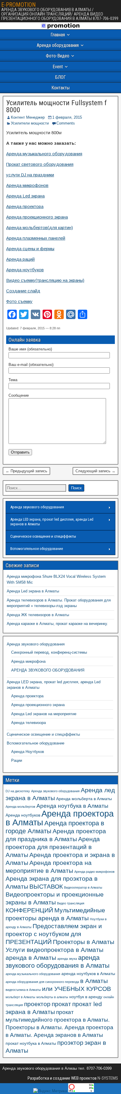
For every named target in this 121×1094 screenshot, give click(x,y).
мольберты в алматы (52, 997)
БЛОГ (60, 77)
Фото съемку (19, 301)
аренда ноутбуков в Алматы (88, 973)
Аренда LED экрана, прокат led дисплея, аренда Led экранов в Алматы (51, 521)
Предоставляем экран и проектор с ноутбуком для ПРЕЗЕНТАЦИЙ (54, 934)
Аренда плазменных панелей (35, 238)
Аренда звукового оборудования (37, 507)
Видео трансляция (70, 903)
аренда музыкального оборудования (33, 974)
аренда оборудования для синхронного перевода (42, 982)
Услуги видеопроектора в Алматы (54, 949)
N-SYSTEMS (107, 1078)
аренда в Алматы (31, 957)
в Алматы (94, 980)
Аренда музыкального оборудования (44, 153)
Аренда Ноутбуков (27, 751)
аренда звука (67, 958)
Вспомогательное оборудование (36, 548)
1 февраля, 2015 (67, 117)
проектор (37, 1004)
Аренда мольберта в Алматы (84, 798)
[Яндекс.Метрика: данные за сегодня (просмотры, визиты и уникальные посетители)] (50, 1091)
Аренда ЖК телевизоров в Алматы (38, 615)
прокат (61, 1004)
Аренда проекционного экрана (37, 216)
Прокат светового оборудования (39, 164)
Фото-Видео (57, 56)
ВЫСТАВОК (46, 886)
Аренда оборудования (58, 45)
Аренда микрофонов (27, 185)
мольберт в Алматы (20, 997)
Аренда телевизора (28, 722)
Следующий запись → (95, 471)
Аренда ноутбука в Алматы (72, 806)
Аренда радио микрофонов (94, 871)
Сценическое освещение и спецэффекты (43, 536)
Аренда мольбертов (20, 806)
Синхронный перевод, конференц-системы (49, 652)
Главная (58, 35)
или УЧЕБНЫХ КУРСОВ (76, 988)
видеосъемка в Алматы (23, 989)
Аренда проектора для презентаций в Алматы (53, 847)
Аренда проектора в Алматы (60, 818)
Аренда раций (20, 259)
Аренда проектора (24, 206)
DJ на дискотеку (18, 791)
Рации (16, 760)
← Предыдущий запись (26, 471)
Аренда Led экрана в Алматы (33, 591)
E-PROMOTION (18, 4)
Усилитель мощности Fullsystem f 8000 (56, 106)
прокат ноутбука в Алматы (31, 1043)
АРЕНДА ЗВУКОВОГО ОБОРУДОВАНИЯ (47, 670)
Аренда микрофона (28, 661)
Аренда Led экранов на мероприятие (43, 714)
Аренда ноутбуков (25, 269)
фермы (47, 248)
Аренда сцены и (23, 248)
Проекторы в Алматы (83, 941)
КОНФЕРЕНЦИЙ (29, 910)
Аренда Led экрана (25, 195)
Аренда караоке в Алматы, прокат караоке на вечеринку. (57, 623)
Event (58, 66)
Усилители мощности (30, 123)
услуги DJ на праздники (30, 174)
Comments (65, 123)
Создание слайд (23, 290)
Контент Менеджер (28, 117)
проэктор (70, 1042)
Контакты (60, 88)
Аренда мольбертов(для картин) (39, 227)
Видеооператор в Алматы (83, 887)
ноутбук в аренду (85, 996)
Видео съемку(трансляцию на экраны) (45, 280)
